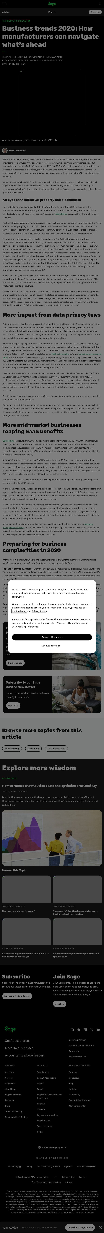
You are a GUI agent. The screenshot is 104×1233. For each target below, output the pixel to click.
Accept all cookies (52, 637)
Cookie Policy (19, 611)
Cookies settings (51, 645)
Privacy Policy (39, 611)
